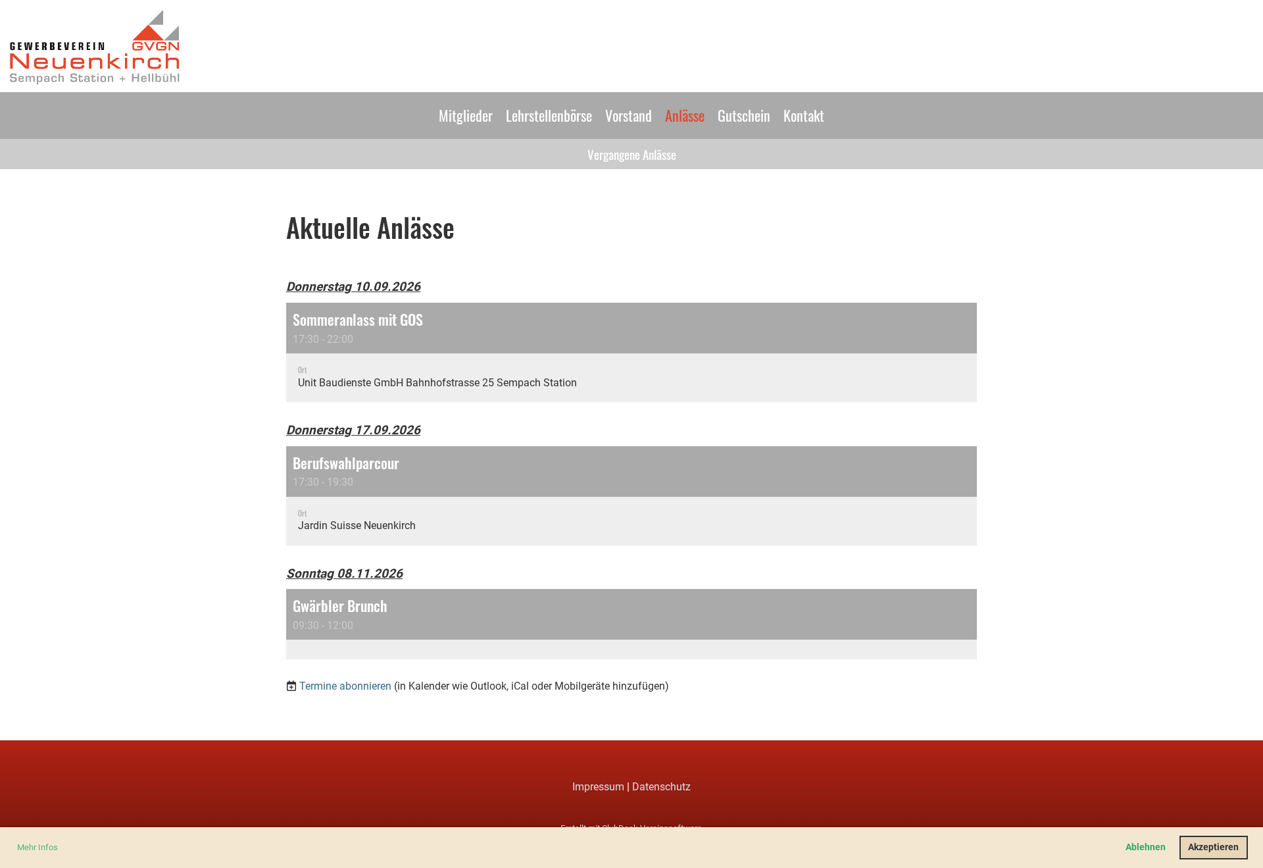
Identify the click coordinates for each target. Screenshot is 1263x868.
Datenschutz (661, 786)
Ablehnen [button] (1146, 847)
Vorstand (628, 115)
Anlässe (685, 115)
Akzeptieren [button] (1213, 847)
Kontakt (803, 115)
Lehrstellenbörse (549, 115)
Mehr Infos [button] (37, 847)
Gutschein (744, 115)
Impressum (598, 786)
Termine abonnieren (345, 686)
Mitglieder (466, 115)
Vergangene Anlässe (631, 154)
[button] (631, 352)
